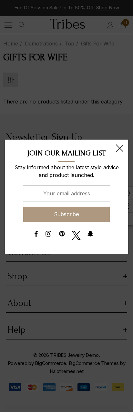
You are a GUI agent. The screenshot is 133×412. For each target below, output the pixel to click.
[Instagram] (48, 235)
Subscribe (66, 214)
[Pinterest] (62, 235)
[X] (76, 235)
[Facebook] (36, 235)
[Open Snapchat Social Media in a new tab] (90, 235)
